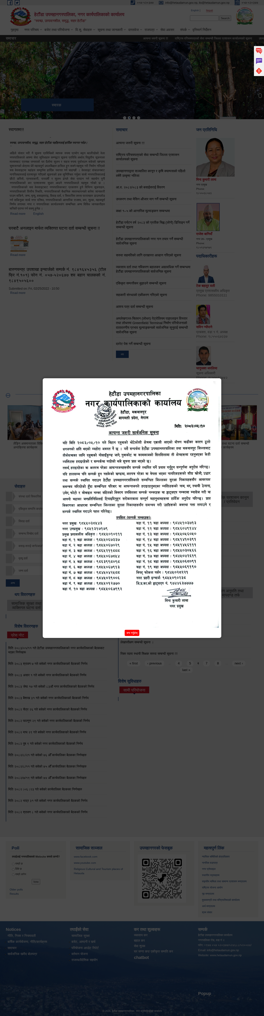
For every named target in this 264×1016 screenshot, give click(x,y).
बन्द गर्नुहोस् (132, 632)
